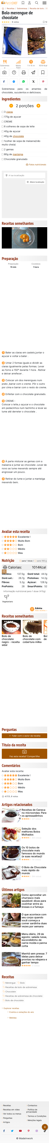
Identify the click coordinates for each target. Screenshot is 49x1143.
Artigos (6, 1122)
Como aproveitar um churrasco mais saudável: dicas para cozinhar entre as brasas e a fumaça (34, 900)
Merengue (10, 983)
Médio (21, 549)
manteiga (18, 154)
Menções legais (35, 1120)
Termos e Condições (37, 1116)
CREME (8, 121)
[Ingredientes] (4, 571)
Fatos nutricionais (37, 164)
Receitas (7, 1105)
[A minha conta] (29, 3)
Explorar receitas (11, 1008)
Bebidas (13, 1018)
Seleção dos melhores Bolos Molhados (31, 831)
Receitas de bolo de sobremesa (21, 987)
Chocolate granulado (15, 159)
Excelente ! (23, 536)
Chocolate (10, 991)
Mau (20, 553)
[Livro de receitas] (23, 3)
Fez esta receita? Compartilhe (25, 756)
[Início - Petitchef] (3, 8)
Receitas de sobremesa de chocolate (23, 996)
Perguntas (7, 1118)
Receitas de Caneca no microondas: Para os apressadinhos (34, 812)
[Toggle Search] (36, 3)
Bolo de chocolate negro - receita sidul (11, 641)
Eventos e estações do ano (21, 1012)
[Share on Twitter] (33, 81)
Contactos (32, 1105)
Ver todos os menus (12, 1114)
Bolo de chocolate (14, 1000)
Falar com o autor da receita (25, 736)
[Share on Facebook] (4, 81)
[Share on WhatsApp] (24, 81)
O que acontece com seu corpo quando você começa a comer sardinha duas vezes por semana (34, 920)
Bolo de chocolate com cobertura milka (32, 639)
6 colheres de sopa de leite (19, 126)
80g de (13, 154)
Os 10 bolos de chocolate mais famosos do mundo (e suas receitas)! (33, 852)
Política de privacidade (31, 1111)
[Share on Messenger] (14, 81)
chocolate (18, 136)
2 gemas (9, 149)
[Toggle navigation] (44, 3)
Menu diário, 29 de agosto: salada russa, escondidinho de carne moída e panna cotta (34, 940)
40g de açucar (12, 131)
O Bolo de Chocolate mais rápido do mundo (34, 870)
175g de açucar (12, 116)
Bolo (22, 983)
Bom (20, 544)
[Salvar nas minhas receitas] (42, 72)
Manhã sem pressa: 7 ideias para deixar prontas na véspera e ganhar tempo (34, 958)
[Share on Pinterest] (43, 81)
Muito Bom (23, 540)
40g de (14, 136)
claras (9, 111)
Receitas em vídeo (11, 1110)
